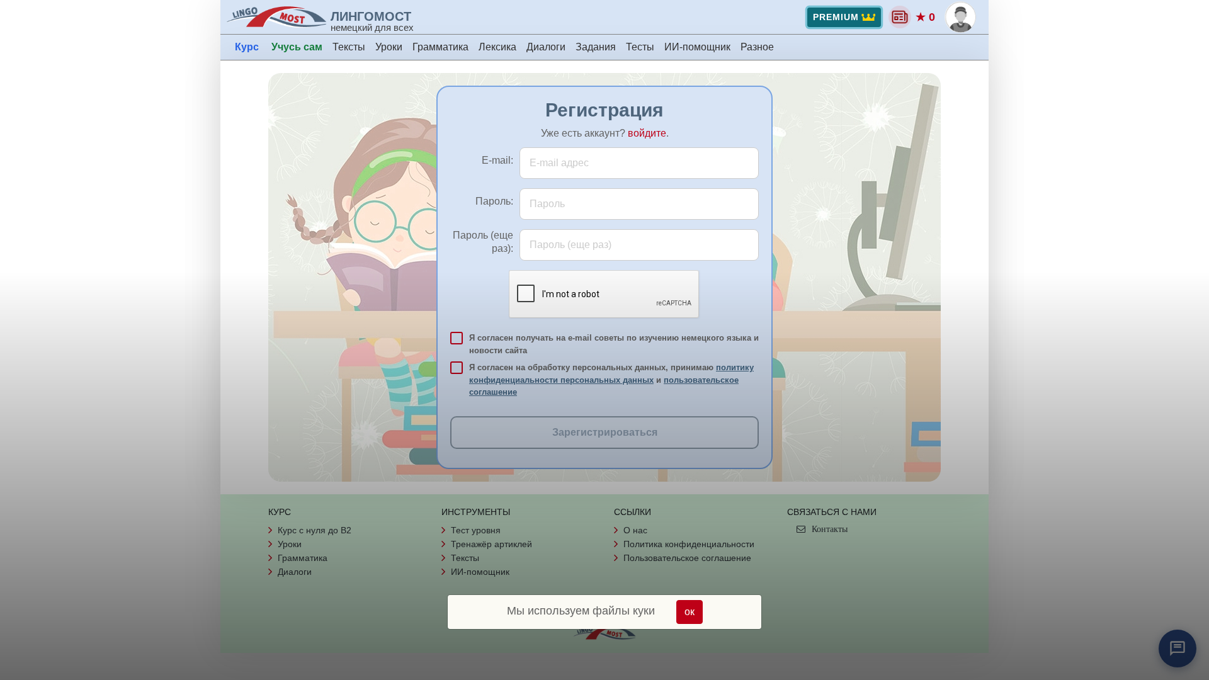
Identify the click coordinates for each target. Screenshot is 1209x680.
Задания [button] (596, 47)
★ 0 (925, 17)
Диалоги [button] (545, 47)
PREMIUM (836, 17)
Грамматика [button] (440, 47)
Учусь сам (296, 47)
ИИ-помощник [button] (697, 47)
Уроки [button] (388, 47)
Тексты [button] (348, 47)
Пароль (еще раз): (483, 242)
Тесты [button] (640, 47)
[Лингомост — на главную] (278, 17)
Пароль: (494, 201)
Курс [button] (247, 47)
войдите (647, 133)
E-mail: (497, 160)
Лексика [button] (497, 47)
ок (689, 611)
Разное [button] (757, 47)
